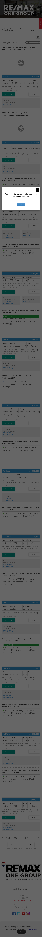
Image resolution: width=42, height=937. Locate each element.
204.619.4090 (27, 235)
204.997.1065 (7, 433)
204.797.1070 (7, 367)
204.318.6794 (7, 564)
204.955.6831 (7, 104)
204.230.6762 (7, 235)
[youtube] (23, 915)
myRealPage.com (24, 922)
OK (21, 932)
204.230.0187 (7, 498)
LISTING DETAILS (8, 94)
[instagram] (28, 915)
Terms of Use (32, 929)
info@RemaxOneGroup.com (21, 900)
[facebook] (14, 915)
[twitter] (18, 915)
